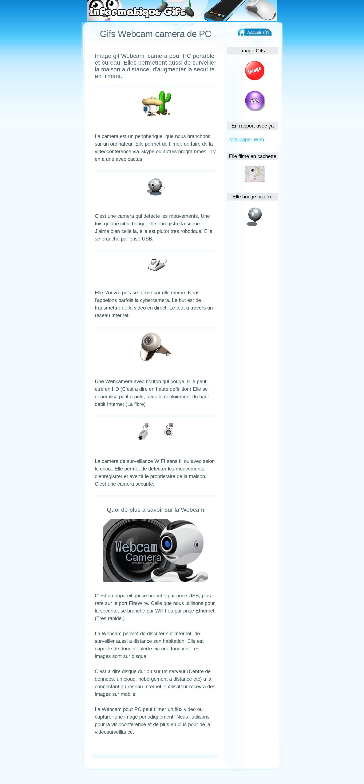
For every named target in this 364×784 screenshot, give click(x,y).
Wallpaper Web (247, 139)
